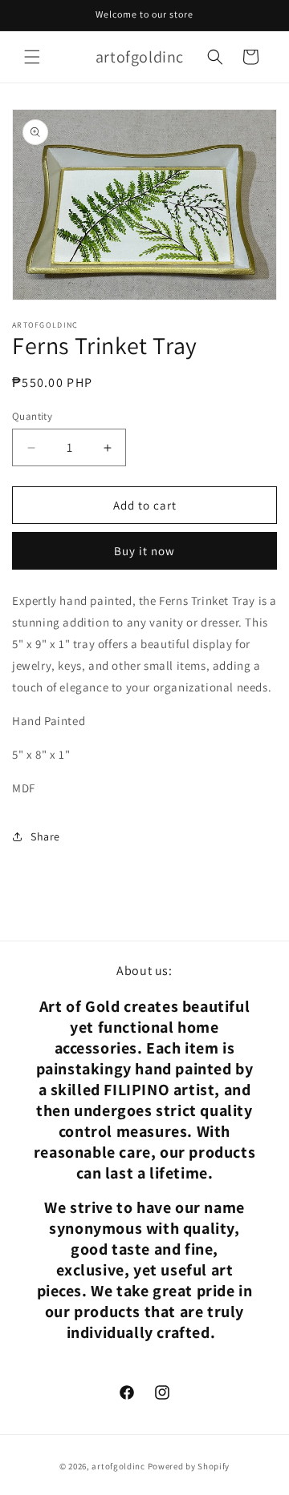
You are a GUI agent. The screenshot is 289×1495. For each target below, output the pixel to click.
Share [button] (45, 836)
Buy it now (144, 550)
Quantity (32, 416)
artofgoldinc (118, 1466)
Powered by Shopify (189, 1466)
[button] (32, 57)
